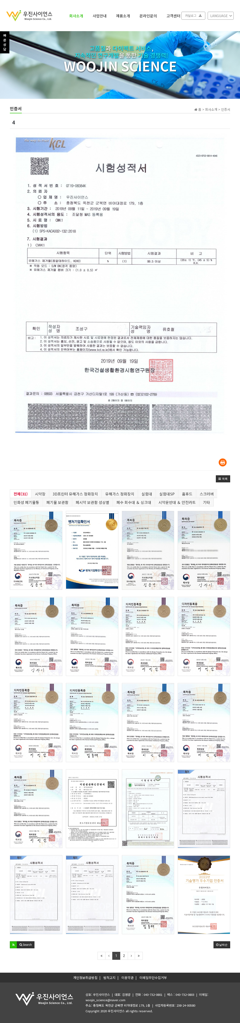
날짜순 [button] (223, 944)
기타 (206, 502)
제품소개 (123, 15)
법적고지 (109, 977)
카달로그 (190, 15)
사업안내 (100, 15)
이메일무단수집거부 (153, 977)
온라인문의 (148, 15)
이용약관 (127, 977)
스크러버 (207, 494)
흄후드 (187, 494)
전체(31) (21, 494)
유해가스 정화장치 (119, 494)
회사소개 (76, 15)
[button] (223, 478)
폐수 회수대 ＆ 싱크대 (133, 502)
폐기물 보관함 (57, 502)
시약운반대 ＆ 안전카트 (177, 502)
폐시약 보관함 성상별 (92, 502)
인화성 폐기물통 (26, 502)
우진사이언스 (116, 1011)
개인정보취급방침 (85, 977)
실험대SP (167, 494)
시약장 (40, 494)
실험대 (147, 494)
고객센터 (173, 15)
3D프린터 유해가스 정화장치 (75, 494)
